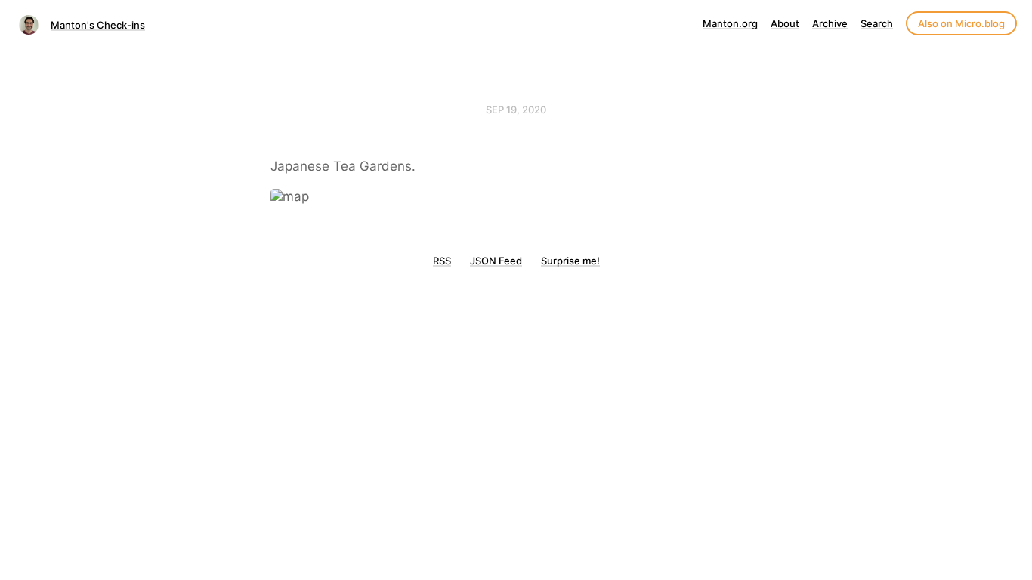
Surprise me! (570, 261)
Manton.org (730, 23)
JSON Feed (496, 261)
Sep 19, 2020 (516, 109)
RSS (442, 261)
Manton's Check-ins (98, 25)
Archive (830, 23)
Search (877, 23)
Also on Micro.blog (961, 23)
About (785, 23)
